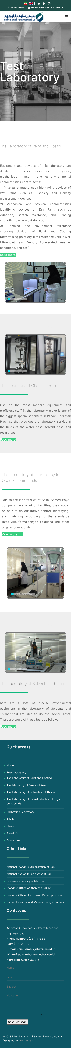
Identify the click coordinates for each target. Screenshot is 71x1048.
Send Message (17, 1021)
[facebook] (34, 3)
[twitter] (39, 3)
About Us (12, 833)
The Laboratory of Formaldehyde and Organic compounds (35, 801)
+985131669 (17, 7)
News (10, 826)
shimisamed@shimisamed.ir (47, 7)
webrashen (26, 1040)
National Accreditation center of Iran (29, 873)
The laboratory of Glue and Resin (27, 785)
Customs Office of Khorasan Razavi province (34, 895)
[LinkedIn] (44, 3)
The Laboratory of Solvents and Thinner (31, 792)
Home (10, 765)
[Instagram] (49, 3)
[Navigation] (66, 16)
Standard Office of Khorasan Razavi (29, 888)
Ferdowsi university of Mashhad (26, 881)
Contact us (13, 840)
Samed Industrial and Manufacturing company (35, 902)
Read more (8, 255)
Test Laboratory (16, 772)
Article (10, 819)
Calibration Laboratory (20, 811)
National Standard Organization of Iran (31, 866)
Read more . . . (12, 534)
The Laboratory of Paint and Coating (29, 777)
